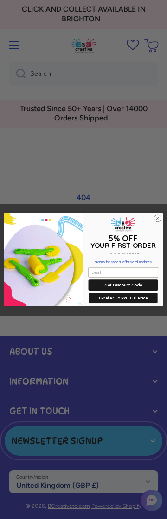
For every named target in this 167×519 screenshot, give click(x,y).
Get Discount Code (122, 284)
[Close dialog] (157, 217)
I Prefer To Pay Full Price (123, 297)
